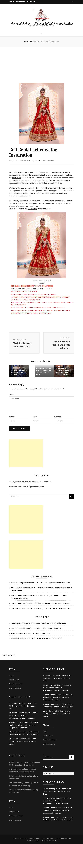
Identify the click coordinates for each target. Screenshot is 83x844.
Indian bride (16, 178)
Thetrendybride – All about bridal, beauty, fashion (41, 23)
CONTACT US (20, 2)
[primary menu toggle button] (42, 34)
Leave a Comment (47, 161)
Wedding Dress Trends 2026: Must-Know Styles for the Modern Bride (43, 583)
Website (57, 417)
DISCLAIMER (31, 2)
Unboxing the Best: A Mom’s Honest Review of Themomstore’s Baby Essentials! (23, 715)
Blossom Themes (33, 840)
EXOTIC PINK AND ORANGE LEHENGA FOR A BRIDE (31, 289)
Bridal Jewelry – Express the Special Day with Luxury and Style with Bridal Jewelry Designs (63, 370)
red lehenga (32, 209)
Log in (11, 675)
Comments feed (15, 684)
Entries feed (14, 680)
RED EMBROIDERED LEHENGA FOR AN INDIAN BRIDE (32, 286)
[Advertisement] (41, 65)
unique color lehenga (31, 180)
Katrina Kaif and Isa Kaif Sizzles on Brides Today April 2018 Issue (44, 371)
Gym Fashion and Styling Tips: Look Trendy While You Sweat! (47, 608)
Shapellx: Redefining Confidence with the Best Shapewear (48, 603)
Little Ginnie (15, 588)
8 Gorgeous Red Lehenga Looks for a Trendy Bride (30, 633)
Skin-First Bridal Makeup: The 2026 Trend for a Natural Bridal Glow (37, 628)
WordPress (52, 840)
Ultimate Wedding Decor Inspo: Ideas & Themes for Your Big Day (36, 638)
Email (34, 417)
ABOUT (11, 2)
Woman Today (16, 595)
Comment (13, 394)
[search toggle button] (72, 2)
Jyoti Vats (14, 161)
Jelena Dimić (16, 608)
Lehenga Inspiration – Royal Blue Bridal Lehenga (19, 372)
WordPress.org (15, 688)
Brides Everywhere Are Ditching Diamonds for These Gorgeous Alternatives (23, 725)
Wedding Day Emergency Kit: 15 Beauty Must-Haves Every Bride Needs (38, 623)
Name (12, 417)
